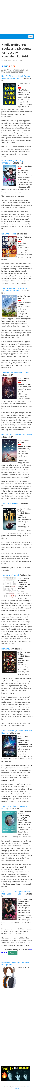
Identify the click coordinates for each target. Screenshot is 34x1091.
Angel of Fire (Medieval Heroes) (15, 373)
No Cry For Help (8, 234)
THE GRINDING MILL (11, 503)
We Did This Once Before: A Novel (16, 435)
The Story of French (10, 575)
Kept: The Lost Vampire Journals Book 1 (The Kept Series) (16, 892)
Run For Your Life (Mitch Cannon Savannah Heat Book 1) (16, 77)
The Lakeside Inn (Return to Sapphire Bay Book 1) (14, 289)
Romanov (5, 649)
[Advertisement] (17, 17)
